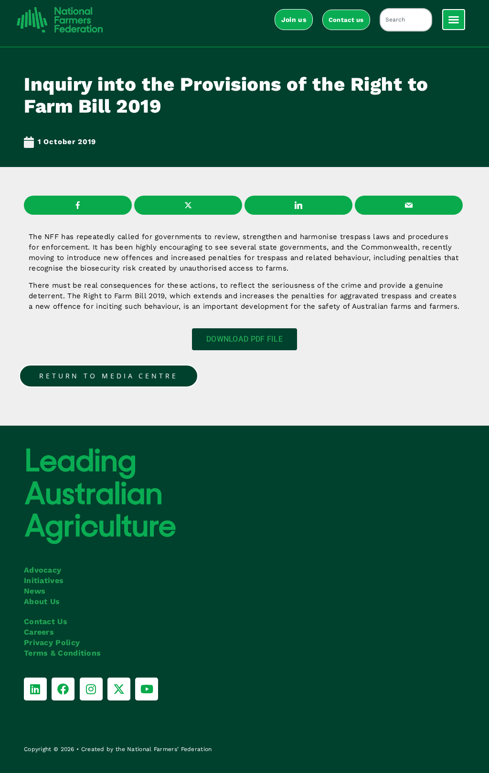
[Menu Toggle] (453, 19)
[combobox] (406, 19)
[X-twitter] (118, 689)
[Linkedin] (35, 689)
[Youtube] (146, 689)
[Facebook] (63, 689)
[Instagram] (91, 689)
